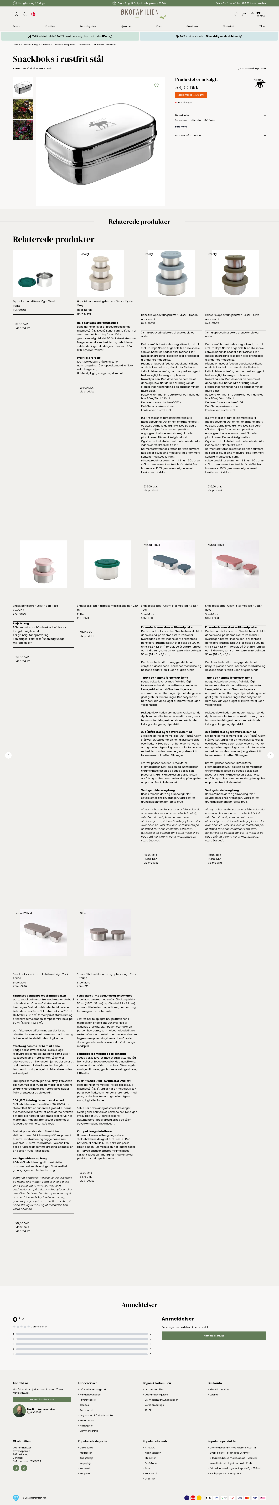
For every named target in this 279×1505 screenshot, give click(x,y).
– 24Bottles (149, 1478)
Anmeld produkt (214, 1335)
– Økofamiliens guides (155, 1394)
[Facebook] (16, 1468)
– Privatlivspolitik (87, 1399)
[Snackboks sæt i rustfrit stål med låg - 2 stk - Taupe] (43, 939)
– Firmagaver (85, 1425)
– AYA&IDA (149, 1447)
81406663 (35, 1412)
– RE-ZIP (147, 1410)
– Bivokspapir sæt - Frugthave (225, 1473)
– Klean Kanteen (152, 1452)
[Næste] (270, 755)
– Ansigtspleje (85, 1458)
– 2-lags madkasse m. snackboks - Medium (232, 1458)
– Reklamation (86, 1420)
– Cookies (83, 1405)
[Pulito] (259, 90)
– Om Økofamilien (153, 1389)
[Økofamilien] (139, 14)
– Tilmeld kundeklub (219, 1389)
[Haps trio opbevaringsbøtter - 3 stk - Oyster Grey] (107, 273)
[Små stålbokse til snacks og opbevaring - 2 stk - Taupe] (107, 939)
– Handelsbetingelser (89, 1394)
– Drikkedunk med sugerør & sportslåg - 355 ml (234, 1468)
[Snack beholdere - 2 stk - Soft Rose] (43, 570)
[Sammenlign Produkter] (244, 14)
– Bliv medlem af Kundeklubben (160, 1399)
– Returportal (85, 1410)
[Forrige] (8, 755)
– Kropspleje (84, 1463)
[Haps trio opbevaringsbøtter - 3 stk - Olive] (235, 280)
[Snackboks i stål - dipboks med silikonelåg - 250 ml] (107, 570)
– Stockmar (149, 1458)
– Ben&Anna (150, 1463)
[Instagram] (24, 1468)
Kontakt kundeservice (42, 1399)
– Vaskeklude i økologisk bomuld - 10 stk (230, 1463)
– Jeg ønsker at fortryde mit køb (96, 1415)
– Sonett (147, 1468)
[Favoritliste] (235, 14)
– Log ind (213, 1394)
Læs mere (181, 126)
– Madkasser (85, 1452)
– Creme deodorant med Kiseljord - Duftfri (232, 1447)
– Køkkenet (84, 1468)
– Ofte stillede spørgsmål (92, 1389)
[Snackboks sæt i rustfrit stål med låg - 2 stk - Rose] (235, 570)
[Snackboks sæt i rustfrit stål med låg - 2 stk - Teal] (171, 570)
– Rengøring (84, 1473)
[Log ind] (16, 14)
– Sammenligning (88, 1430)
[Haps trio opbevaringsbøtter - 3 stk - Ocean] (171, 280)
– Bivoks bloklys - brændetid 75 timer (228, 1452)
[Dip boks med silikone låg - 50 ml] (43, 273)
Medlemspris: (191, 94)
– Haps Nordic (150, 1473)
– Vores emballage (153, 1405)
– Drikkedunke (85, 1447)
